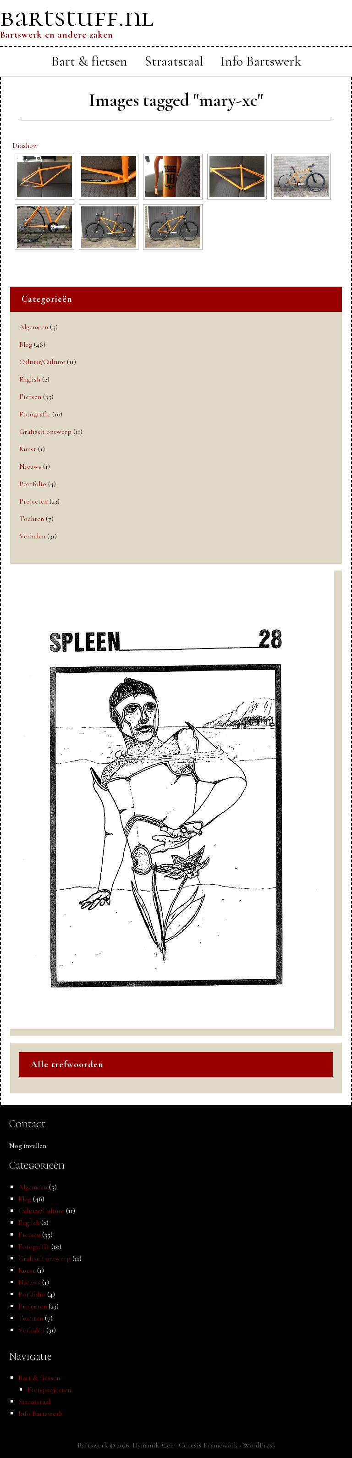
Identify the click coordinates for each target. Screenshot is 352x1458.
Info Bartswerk (40, 1413)
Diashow (25, 145)
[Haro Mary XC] (44, 176)
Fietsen (30, 396)
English (29, 379)
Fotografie (34, 414)
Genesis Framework (208, 1445)
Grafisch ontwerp (45, 431)
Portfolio (32, 483)
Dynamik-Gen (153, 1445)
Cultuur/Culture (42, 361)
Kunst (27, 449)
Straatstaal (34, 1401)
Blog (25, 344)
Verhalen (32, 536)
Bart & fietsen (39, 1377)
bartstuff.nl (77, 16)
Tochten (31, 518)
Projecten (33, 501)
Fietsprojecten (49, 1389)
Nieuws (30, 466)
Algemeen (33, 327)
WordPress (259, 1445)
